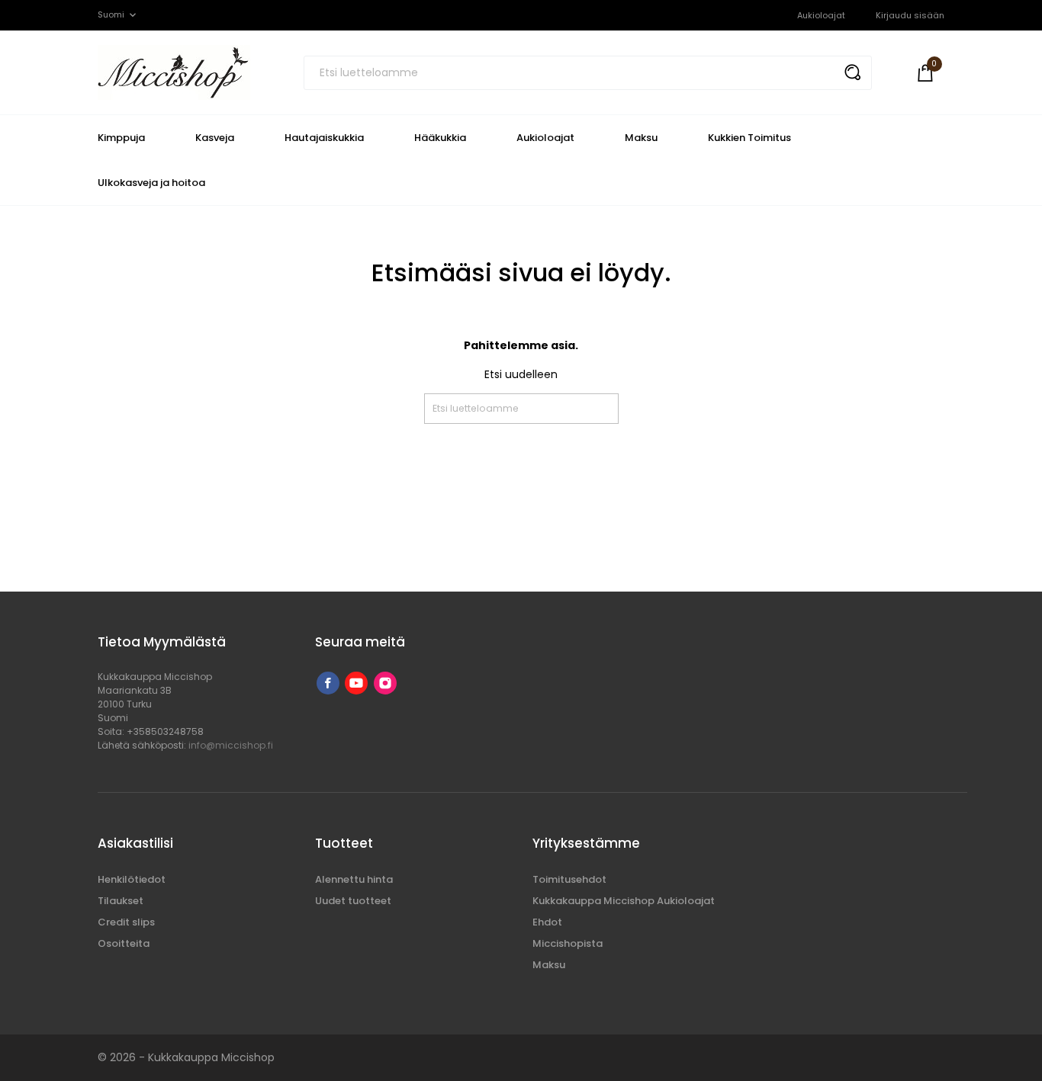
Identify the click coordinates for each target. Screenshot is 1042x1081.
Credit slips (126, 922)
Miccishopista (567, 943)
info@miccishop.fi (230, 745)
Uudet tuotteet (353, 900)
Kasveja (214, 137)
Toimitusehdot (569, 879)
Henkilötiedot (132, 879)
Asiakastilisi (135, 843)
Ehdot (547, 922)
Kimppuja (121, 137)
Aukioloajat (821, 15)
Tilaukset (120, 900)
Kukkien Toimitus (749, 137)
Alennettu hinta (354, 879)
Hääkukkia (440, 137)
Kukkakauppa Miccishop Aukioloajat (623, 900)
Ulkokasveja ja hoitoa (151, 182)
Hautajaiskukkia (324, 137)
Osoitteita (124, 943)
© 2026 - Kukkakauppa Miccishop (186, 1057)
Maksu (641, 137)
